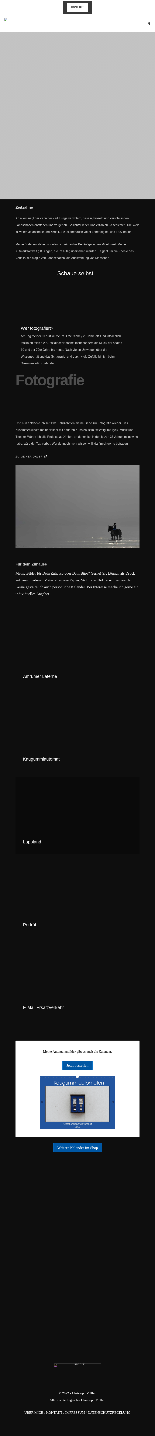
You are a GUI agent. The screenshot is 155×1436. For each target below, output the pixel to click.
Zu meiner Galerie (30, 456)
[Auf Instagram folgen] (19, 127)
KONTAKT (54, 1412)
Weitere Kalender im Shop (77, 1148)
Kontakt (77, 7)
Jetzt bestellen (77, 1065)
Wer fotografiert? (37, 328)
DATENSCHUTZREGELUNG (109, 1412)
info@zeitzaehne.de (29, 1282)
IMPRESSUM (75, 1412)
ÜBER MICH (33, 1412)
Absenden (126, 1249)
